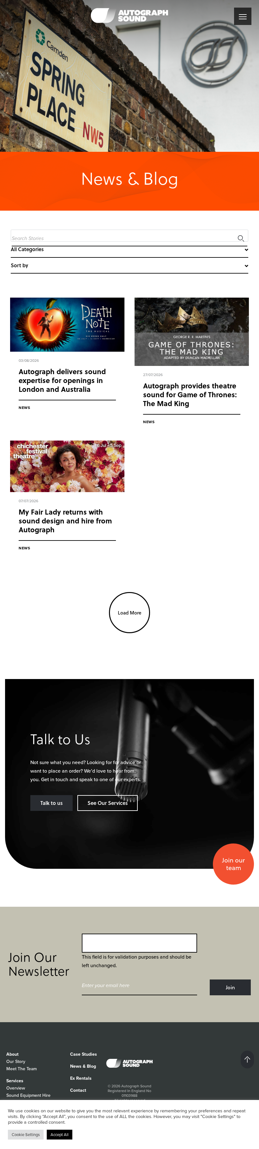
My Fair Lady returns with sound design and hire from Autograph (65, 520)
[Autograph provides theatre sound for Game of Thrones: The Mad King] (192, 332)
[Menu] (242, 16)
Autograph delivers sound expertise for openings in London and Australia (62, 380)
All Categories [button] (27, 249)
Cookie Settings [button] (26, 1135)
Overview (15, 1088)
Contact (78, 1090)
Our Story (15, 1061)
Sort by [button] (19, 265)
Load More (130, 612)
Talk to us (51, 802)
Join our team (233, 864)
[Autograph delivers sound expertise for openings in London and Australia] (67, 325)
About (12, 1054)
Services (14, 1081)
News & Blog (83, 1066)
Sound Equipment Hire (28, 1095)
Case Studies (83, 1054)
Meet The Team (21, 1069)
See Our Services (107, 802)
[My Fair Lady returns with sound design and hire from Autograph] (67, 466)
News (24, 408)
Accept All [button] (60, 1135)
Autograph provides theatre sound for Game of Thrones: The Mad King (190, 394)
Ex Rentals (81, 1078)
